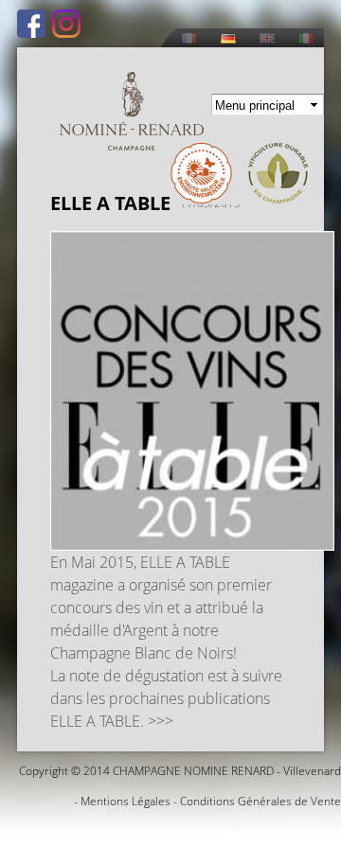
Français (189, 38)
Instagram (66, 23)
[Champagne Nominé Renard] (132, 111)
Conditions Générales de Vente (260, 801)
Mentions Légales (125, 801)
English (267, 38)
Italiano (306, 38)
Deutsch (228, 38)
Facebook (31, 23)
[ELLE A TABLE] (192, 539)
